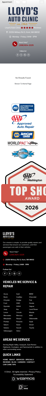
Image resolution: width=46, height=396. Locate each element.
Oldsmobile (33, 318)
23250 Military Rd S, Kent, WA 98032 (24, 32)
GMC (18, 303)
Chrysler (7, 300)
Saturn (6, 325)
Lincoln (19, 312)
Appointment (7, 2)
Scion (18, 325)
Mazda (31, 312)
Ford (5, 303)
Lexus (6, 312)
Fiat (30, 300)
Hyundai (7, 306)
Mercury (19, 315)
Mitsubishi (7, 318)
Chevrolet (32, 297)
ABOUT (12, 360)
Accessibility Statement (23, 375)
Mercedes (7, 315)
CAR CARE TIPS (9, 364)
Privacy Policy (35, 372)
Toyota (31, 328)
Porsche (19, 322)
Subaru (6, 328)
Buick (6, 297)
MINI (31, 315)
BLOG (14, 362)
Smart (31, 325)
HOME (5, 360)
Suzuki (18, 328)
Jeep (5, 309)
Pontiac (6, 322)
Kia (17, 309)
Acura (6, 294)
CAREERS (21, 362)
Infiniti (18, 306)
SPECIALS (29, 360)
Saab (31, 322)
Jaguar (31, 306)
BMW (31, 294)
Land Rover (33, 309)
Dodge (18, 300)
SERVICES (20, 360)
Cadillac (19, 297)
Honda (31, 303)
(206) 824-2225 (26, 45)
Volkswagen (8, 331)
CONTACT (31, 362)
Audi (18, 294)
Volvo (18, 331)
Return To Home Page (23, 84)
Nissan (18, 318)
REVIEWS (6, 362)
